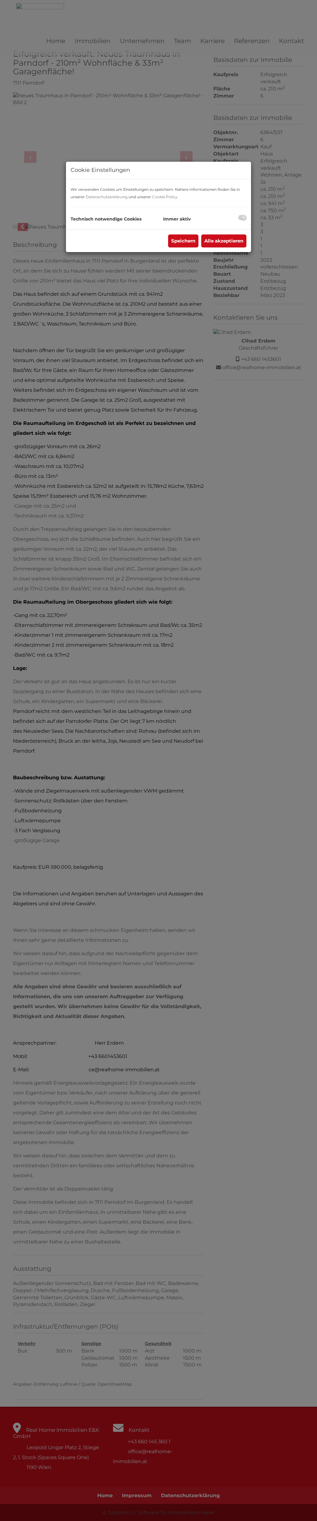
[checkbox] (242, 217)
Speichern (183, 241)
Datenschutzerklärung (107, 196)
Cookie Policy (164, 196)
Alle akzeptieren (223, 241)
